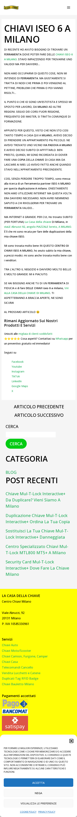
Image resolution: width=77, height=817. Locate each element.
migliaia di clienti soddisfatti (35, 333)
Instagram (18, 371)
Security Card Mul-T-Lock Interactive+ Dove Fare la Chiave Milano (37, 568)
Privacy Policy (46, 811)
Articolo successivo (39, 415)
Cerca (12, 426)
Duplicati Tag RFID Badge (20, 678)
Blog (11, 472)
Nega (38, 793)
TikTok (16, 376)
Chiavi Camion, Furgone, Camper (25, 656)
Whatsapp (62, 338)
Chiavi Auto (10, 645)
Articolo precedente (39, 406)
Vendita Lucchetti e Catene (21, 673)
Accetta (38, 783)
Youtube (17, 366)
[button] (71, 741)
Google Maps (20, 386)
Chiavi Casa (10, 662)
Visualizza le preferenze (39, 803)
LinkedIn (17, 381)
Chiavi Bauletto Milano (18, 684)
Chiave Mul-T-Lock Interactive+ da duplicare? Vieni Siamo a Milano (35, 500)
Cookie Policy (28, 811)
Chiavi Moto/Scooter (16, 651)
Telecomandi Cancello (17, 667)
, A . (38, 226)
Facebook (18, 361)
